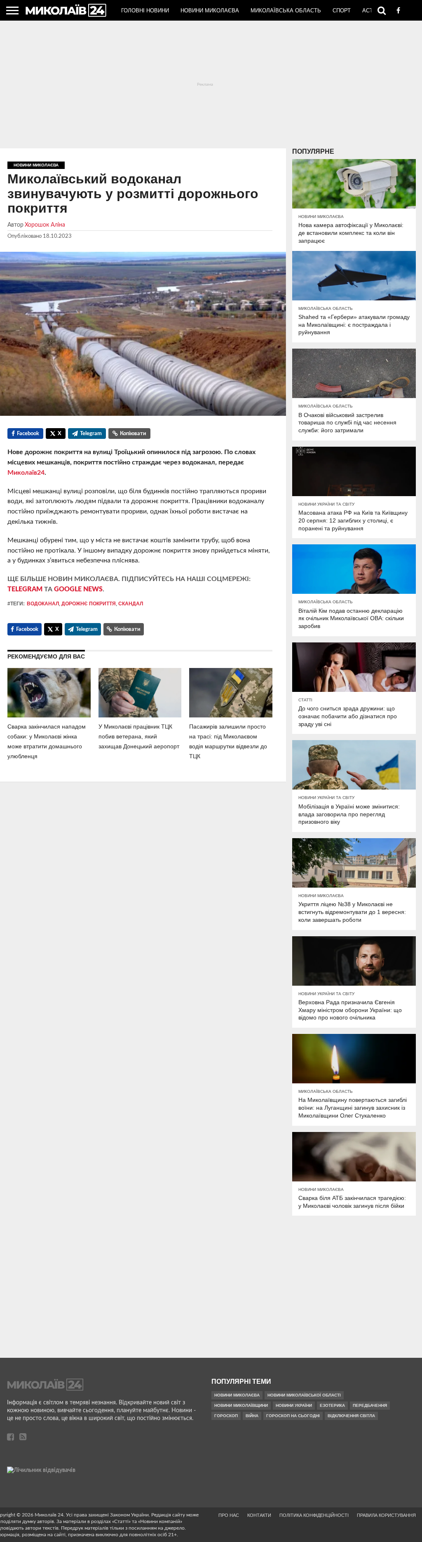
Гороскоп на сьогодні (293, 1415)
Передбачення (370, 1405)
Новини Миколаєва (210, 10)
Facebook (28, 433)
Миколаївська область (286, 10)
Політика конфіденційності (314, 1515)
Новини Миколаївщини (241, 1405)
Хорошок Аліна (45, 225)
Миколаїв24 (26, 472)
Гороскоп (226, 1415)
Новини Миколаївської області (304, 1395)
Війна (252, 1415)
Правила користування (386, 1515)
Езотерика (332, 1405)
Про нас (228, 1515)
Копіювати (133, 433)
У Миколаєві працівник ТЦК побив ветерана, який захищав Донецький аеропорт (138, 736)
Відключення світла (351, 1415)
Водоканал (43, 604)
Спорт (342, 10)
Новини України (294, 1405)
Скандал (130, 604)
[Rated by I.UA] (41, 1470)
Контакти (259, 1515)
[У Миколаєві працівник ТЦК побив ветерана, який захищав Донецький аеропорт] (140, 715)
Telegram (91, 433)
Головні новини (145, 10)
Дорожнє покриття (88, 604)
